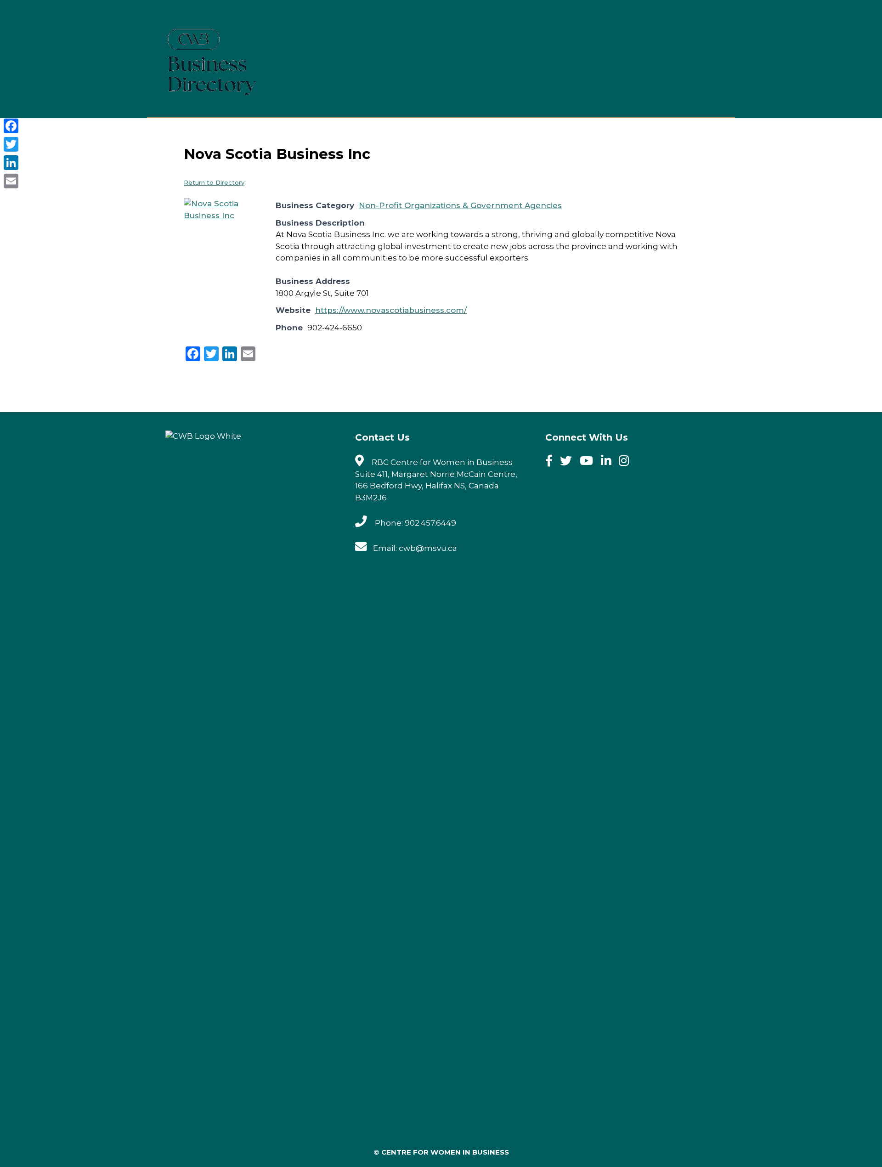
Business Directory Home (580, 40)
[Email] (11, 181)
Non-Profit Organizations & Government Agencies (460, 205)
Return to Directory (214, 182)
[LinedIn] (609, 462)
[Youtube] (589, 462)
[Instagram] (627, 462)
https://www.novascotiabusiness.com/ (391, 310)
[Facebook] (552, 462)
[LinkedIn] (11, 162)
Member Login (679, 40)
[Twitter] (569, 462)
